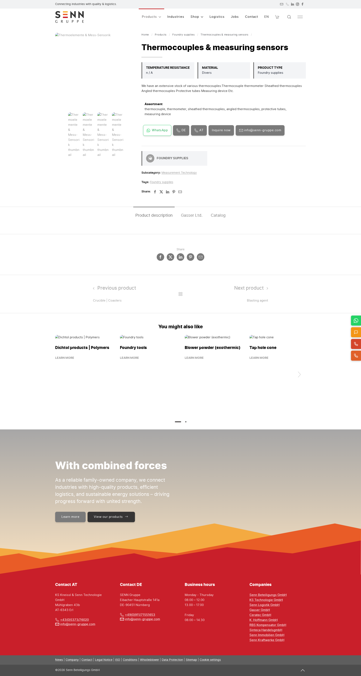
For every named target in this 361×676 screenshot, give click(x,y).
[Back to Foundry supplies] (180, 294)
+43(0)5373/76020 (74, 619)
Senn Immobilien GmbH (266, 635)
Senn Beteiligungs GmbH (268, 595)
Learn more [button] (70, 516)
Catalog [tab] (218, 216)
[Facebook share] (160, 257)
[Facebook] (302, 4)
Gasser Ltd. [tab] (191, 216)
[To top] (303, 670)
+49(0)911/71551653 (140, 614)
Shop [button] (195, 16)
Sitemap (191, 659)
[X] (161, 192)
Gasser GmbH (259, 610)
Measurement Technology (179, 172)
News (59, 659)
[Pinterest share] (190, 257)
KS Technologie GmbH (266, 600)
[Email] (180, 192)
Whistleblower (149, 659)
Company (72, 659)
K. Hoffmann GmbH (263, 620)
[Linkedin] (167, 192)
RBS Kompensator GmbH (267, 625)
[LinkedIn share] (180, 257)
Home (145, 34)
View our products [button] (108, 516)
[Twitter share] (170, 257)
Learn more (64, 357)
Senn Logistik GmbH (264, 605)
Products (161, 34)
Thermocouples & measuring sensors (224, 34)
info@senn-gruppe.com (262, 130)
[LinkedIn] (292, 4)
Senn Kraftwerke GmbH (266, 640)
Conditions (130, 659)
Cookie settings (210, 659)
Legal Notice (103, 659)
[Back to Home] (69, 17)
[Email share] (200, 257)
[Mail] (281, 4)
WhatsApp (160, 130)
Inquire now (221, 130)
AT (201, 130)
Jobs (235, 16)
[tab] (74, 135)
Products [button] (149, 16)
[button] (277, 17)
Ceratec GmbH (260, 615)
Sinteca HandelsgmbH (265, 630)
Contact (251, 16)
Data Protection (172, 659)
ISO (117, 659)
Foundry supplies (183, 34)
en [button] (266, 16)
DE (183, 130)
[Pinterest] (174, 192)
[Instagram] (297, 4)
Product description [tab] (154, 216)
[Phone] (287, 4)
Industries (175, 16)
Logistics (217, 16)
